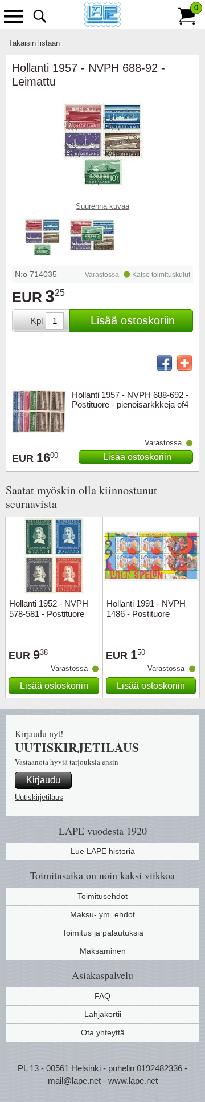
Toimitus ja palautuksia (103, 932)
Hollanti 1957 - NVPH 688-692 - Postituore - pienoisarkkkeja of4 (130, 399)
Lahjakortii (102, 1014)
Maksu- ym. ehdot (102, 914)
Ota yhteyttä (103, 1032)
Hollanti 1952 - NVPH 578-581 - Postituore (48, 609)
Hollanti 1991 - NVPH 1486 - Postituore (146, 609)
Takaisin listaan (34, 43)
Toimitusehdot (102, 896)
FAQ (102, 996)
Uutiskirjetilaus (39, 797)
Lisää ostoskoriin (133, 320)
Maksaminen (103, 950)
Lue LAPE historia (103, 851)
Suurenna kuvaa (102, 206)
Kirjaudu (43, 780)
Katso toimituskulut (161, 275)
